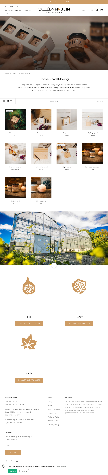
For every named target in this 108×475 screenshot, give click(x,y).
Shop (6, 7)
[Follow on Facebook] (6, 461)
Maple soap (66, 133)
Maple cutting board (41, 167)
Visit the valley (15, 7)
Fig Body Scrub (15, 201)
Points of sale (27, 10)
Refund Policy (54, 417)
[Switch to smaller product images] (8, 101)
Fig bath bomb (41, 201)
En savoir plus (61, 466)
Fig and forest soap (15, 133)
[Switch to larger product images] (4, 101)
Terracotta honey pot (15, 167)
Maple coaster (66, 167)
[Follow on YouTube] (17, 461)
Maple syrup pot (93, 133)
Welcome (8, 73)
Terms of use (53, 421)
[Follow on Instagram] (12, 461)
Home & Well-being (24, 73)
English (84, 10)
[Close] (106, 464)
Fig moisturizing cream (92, 167)
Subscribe (13, 453)
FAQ (6, 13)
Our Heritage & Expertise (13, 10)
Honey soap (41, 133)
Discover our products (29, 324)
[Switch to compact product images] (11, 101)
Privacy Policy (53, 425)
